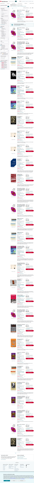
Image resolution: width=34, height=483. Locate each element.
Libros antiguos (13, 3)
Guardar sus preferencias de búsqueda (22, 458)
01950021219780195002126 (20, 284)
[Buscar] (16, 1)
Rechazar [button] (14, 480)
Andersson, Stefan (21, 296)
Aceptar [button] (7, 480)
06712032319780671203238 (20, 14)
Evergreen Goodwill (21, 403)
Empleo (15, 467)
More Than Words (21, 417)
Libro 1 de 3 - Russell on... (21, 300)
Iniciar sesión (23, 1)
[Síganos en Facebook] (26, 465)
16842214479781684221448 (20, 329)
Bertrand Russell (19, 11)
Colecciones (8, 3)
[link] (32, 7)
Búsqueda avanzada (2, 3)
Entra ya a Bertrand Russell (17, 25)
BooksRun (20, 287)
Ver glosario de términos (20, 457)
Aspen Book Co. (21, 180)
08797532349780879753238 (20, 135)
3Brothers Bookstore (21, 78)
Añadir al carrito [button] (30, 34)
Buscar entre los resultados (4, 5)
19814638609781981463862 (20, 76)
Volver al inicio (17, 462)
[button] (11, 7)
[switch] (1, 53)
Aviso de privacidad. (23, 478)
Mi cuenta (4, 467)
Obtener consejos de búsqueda (21, 456)
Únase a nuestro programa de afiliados (11, 466)
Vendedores (26, 3)
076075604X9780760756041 (20, 90)
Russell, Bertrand (19, 57)
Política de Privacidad (16, 468)
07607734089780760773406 (20, 401)
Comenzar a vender (32, 3)
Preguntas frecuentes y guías (22, 465)
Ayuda (32, 1)
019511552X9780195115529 (20, 371)
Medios (15, 466)
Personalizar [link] (21, 480)
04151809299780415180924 (20, 299)
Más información (2, 24)
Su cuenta (27, 1)
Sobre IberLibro (15, 465)
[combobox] (11, 1)
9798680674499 (21, 163)
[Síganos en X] (26, 467)
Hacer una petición (3, 459)
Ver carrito (4, 469)
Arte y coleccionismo (20, 3)
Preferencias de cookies (16, 469)
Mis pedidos (4, 468)
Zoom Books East (21, 195)
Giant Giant (20, 211)
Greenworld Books (21, 238)
